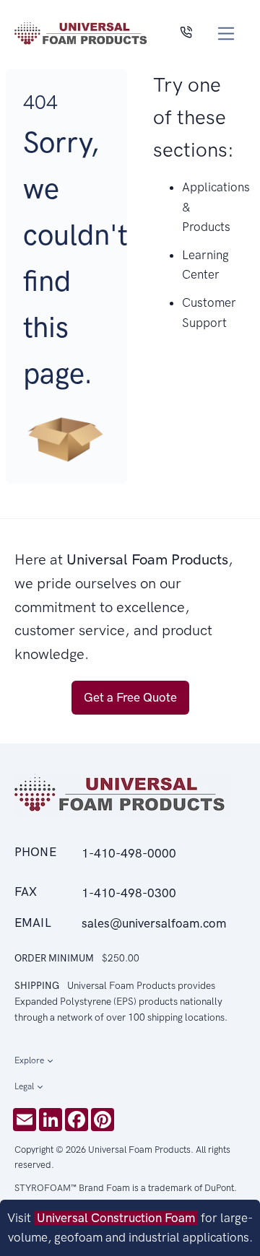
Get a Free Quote (130, 697)
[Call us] (186, 33)
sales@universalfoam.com (154, 923)
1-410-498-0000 (129, 853)
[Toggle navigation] (226, 33)
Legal (24, 1086)
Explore (29, 1060)
